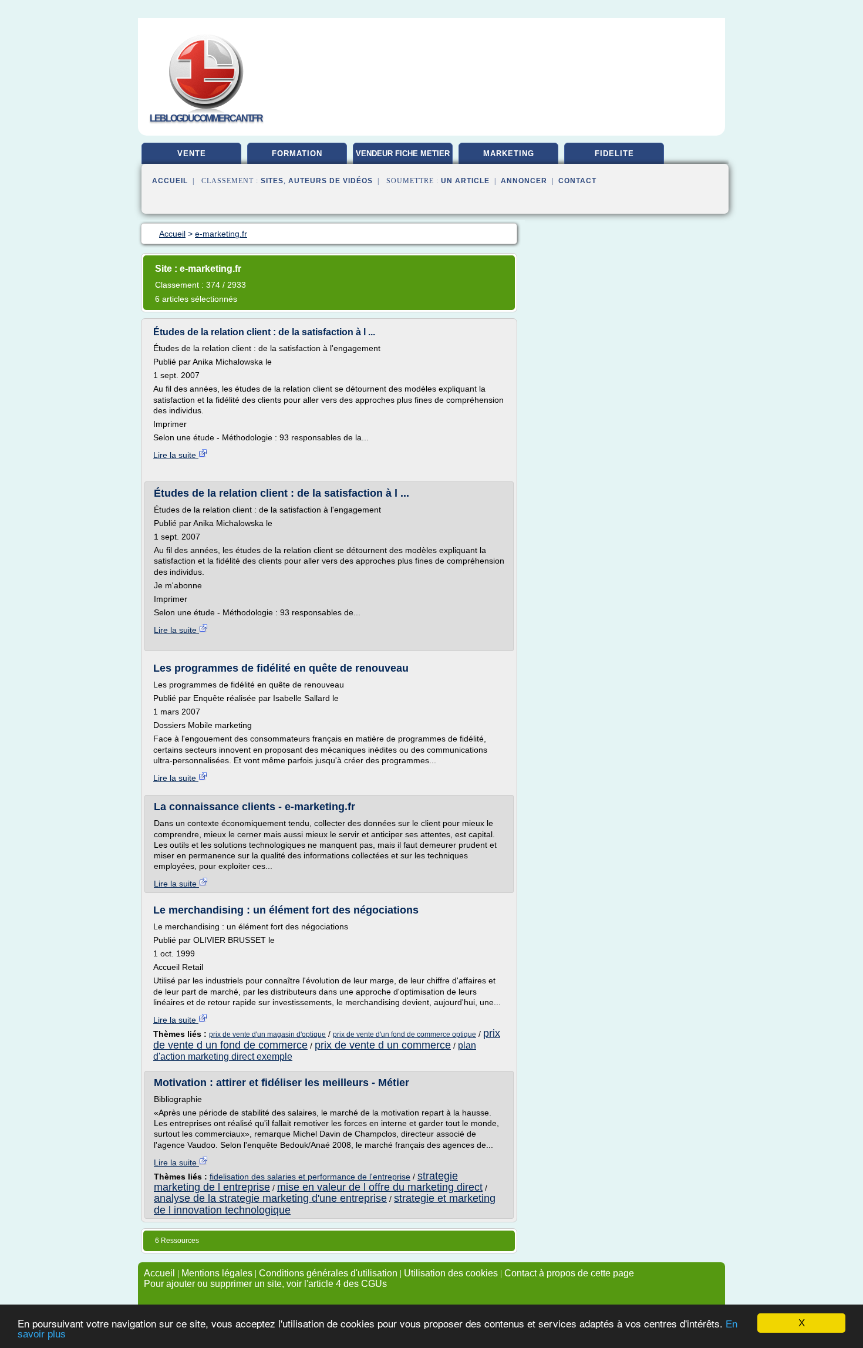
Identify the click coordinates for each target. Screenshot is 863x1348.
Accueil (170, 181)
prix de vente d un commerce (383, 1045)
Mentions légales (216, 1273)
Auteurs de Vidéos (330, 181)
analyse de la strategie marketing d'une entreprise (270, 1198)
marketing (508, 153)
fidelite (614, 153)
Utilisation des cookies (451, 1273)
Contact (577, 181)
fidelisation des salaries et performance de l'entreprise (310, 1176)
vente (191, 153)
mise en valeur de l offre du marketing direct (380, 1187)
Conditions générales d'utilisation (328, 1273)
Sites (272, 181)
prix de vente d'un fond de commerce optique (404, 1034)
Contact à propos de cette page (569, 1273)
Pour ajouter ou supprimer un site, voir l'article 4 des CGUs (265, 1284)
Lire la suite (175, 455)
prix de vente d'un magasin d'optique (267, 1034)
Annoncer (524, 181)
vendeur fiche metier (403, 153)
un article (465, 181)
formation (297, 153)
